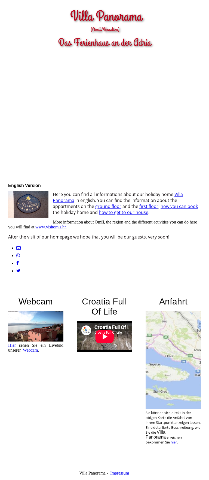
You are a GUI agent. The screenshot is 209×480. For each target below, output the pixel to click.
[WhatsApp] (18, 255)
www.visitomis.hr (50, 227)
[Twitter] (18, 270)
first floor (148, 206)
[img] (104, 26)
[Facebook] (17, 263)
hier (174, 442)
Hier (12, 345)
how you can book (179, 206)
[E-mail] (18, 248)
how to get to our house (123, 212)
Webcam (30, 350)
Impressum (120, 473)
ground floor (108, 206)
